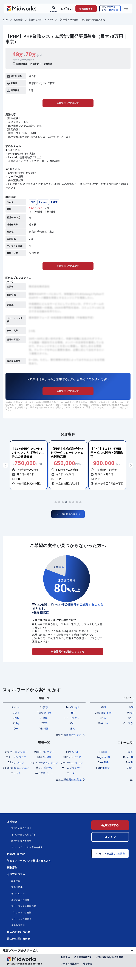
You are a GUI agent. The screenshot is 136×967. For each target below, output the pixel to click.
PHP (32, 202)
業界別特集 (16, 887)
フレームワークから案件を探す (27, 847)
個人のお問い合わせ (18, 931)
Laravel (43, 202)
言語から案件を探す (21, 828)
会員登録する (110, 825)
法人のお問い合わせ (18, 938)
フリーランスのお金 (21, 919)
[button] (56, 502)
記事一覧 (15, 880)
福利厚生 (12, 867)
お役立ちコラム (16, 874)
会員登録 (86, 8)
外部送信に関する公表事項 (109, 957)
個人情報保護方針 (83, 957)
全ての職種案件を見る (69, 779)
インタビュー (18, 893)
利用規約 (65, 957)
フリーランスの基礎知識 (23, 906)
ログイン (67, 8)
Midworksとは (16, 854)
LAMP (54, 202)
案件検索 (12, 821)
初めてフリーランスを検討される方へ (29, 860)
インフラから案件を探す (23, 834)
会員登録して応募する (68, 103)
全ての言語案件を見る (69, 735)
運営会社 (87, 963)
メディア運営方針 (70, 963)
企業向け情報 (18, 925)
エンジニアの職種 (20, 900)
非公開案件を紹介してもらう (67, 651)
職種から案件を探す (21, 841)
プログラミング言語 (21, 912)
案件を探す (54, 11)
